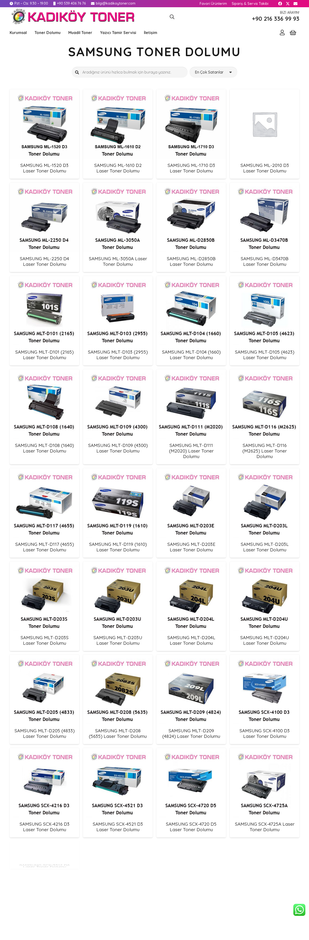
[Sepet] (293, 32)
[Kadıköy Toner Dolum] (72, 17)
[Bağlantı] (282, 32)
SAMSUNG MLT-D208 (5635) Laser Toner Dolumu (118, 733)
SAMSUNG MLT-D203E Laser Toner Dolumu (191, 547)
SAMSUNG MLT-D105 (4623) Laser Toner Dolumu (264, 354)
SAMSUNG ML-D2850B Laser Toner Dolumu (191, 261)
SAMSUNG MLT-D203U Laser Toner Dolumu (117, 640)
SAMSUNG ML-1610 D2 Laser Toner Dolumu (118, 168)
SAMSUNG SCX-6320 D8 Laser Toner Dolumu (117, 920)
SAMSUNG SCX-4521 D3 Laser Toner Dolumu (118, 826)
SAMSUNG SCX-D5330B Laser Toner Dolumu (264, 920)
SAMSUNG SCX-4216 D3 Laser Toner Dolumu (45, 826)
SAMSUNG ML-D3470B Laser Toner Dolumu (264, 261)
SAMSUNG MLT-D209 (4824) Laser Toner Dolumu (191, 733)
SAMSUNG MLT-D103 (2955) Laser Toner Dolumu (118, 354)
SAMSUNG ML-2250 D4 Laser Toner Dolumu (44, 261)
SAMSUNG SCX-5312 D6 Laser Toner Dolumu (44, 920)
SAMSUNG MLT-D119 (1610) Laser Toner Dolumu (118, 547)
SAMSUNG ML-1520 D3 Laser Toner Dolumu (44, 168)
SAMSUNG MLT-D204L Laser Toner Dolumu (191, 640)
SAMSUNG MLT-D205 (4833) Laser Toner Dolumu (44, 733)
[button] (172, 17)
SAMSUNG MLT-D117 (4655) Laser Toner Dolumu (44, 547)
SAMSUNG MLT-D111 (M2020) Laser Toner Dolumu (191, 450)
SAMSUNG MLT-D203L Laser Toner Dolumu (265, 547)
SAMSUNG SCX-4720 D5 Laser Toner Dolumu (191, 826)
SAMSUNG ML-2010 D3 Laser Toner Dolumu (264, 168)
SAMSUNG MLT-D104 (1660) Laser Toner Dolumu (191, 354)
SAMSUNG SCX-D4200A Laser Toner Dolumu (191, 920)
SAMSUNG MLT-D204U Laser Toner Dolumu (264, 640)
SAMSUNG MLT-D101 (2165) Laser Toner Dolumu (44, 354)
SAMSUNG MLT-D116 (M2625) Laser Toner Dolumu (264, 450)
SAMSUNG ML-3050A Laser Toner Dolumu (118, 261)
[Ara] (77, 72)
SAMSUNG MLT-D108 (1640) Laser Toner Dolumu (44, 448)
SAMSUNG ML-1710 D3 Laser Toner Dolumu (191, 168)
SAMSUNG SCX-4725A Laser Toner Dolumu (265, 826)
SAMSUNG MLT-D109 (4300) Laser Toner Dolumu (118, 448)
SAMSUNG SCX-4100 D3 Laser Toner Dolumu (264, 733)
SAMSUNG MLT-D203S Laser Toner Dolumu (45, 640)
